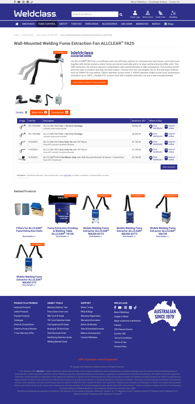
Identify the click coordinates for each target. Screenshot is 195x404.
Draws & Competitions (24, 324)
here (128, 388)
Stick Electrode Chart (56, 333)
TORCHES (76, 24)
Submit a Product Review (25, 329)
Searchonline (171, 127)
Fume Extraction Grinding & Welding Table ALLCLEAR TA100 (63, 231)
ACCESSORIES (109, 24)
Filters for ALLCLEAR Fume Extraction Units (29, 229)
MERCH (156, 24)
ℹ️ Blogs (169, 24)
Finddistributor (158, 127)
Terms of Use (120, 342)
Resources (57, 112)
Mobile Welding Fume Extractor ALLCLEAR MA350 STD (29, 279)
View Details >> (28, 236)
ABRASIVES (142, 24)
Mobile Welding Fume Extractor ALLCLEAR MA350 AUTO (96, 231)
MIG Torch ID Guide (55, 316)
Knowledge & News (158, 2)
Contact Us (174, 2)
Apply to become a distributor (127, 321)
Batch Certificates (89, 324)
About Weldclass (139, 2)
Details (20, 112)
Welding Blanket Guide (57, 341)
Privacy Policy (120, 346)
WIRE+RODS (91, 24)
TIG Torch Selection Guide (58, 320)
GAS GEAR (126, 24)
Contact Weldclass (89, 337)
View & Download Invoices (92, 329)
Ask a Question (169, 167)
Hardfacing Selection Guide (59, 337)
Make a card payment (90, 333)
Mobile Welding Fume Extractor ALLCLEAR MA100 (163, 231)
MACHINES (28, 24)
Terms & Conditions (123, 338)
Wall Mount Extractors (47, 35)
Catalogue (18, 320)
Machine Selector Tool (57, 307)
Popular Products (22, 316)
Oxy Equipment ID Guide (58, 324)
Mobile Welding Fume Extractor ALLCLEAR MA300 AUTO (129, 231)
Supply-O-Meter (121, 316)
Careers (117, 325)
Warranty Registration (90, 316)
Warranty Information (90, 320)
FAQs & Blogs (87, 311)
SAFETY (63, 24)
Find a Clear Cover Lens (57, 311)
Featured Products (22, 307)
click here (67, 175)
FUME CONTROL (47, 24)
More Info (37, 112)
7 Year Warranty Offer (24, 333)
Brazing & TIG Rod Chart (58, 329)
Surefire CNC (120, 333)
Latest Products (21, 311)
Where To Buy (87, 307)
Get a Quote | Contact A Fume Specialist (89, 82)
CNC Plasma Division (123, 329)
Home (17, 24)
